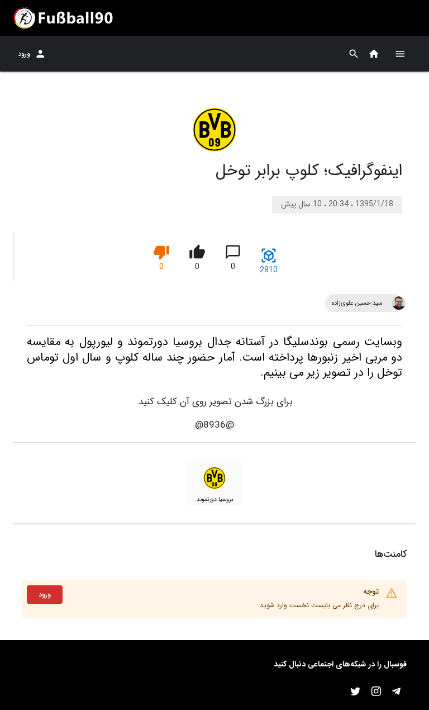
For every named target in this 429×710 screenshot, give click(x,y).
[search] (354, 54)
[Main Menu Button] (400, 53)
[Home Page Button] (374, 54)
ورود (24, 54)
